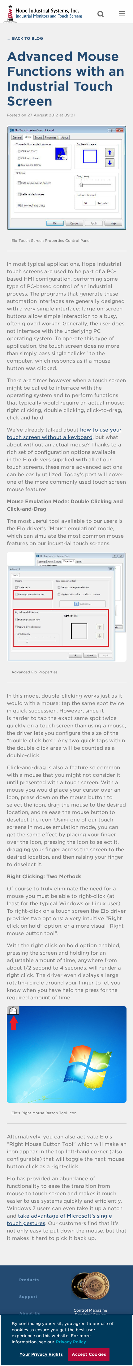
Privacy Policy (71, 1342)
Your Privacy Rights (40, 1354)
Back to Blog (27, 38)
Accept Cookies (89, 1354)
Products (29, 1280)
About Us (29, 1313)
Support (28, 1296)
